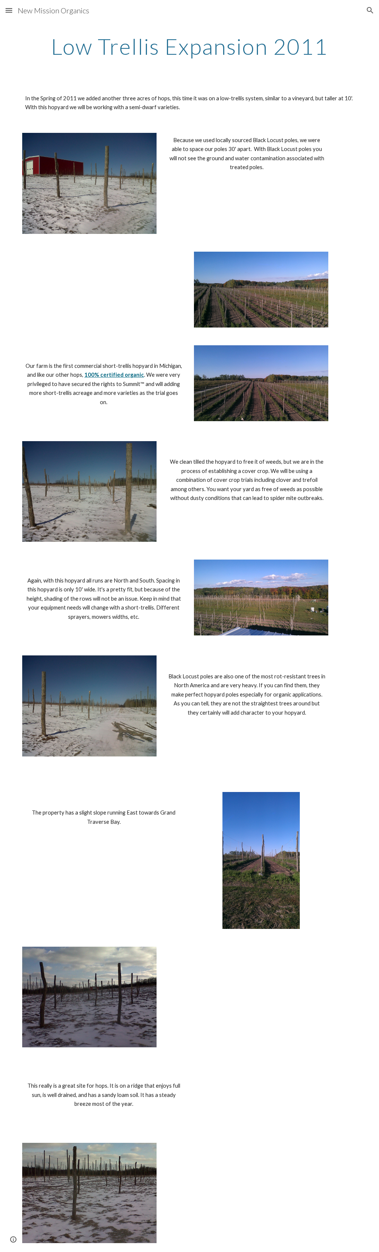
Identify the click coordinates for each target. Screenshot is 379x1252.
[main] (189, 46)
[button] (9, 10)
